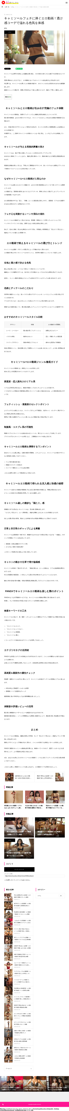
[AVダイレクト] (10, 2)
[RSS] (3, 1104)
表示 (9, 97)
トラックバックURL (8, 873)
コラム (9, 32)
